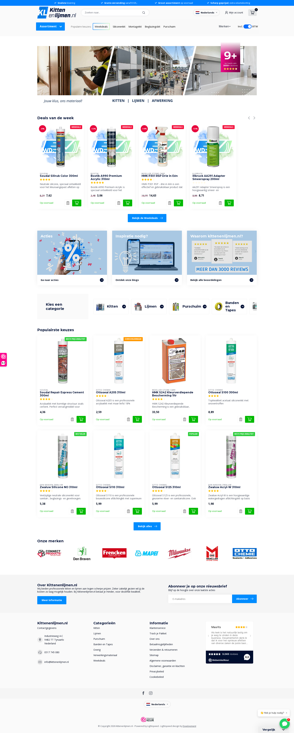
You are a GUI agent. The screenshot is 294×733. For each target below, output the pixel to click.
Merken (224, 26)
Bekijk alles (145, 526)
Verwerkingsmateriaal (105, 655)
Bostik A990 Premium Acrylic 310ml (106, 177)
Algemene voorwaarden (163, 660)
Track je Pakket (158, 633)
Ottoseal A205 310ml (110, 392)
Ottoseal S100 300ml (223, 392)
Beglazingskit (152, 26)
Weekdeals (101, 26)
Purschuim (169, 26)
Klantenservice (158, 628)
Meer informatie (52, 600)
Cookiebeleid (157, 676)
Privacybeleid (157, 671)
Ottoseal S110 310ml (110, 487)
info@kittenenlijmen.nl (56, 662)
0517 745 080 (51, 652)
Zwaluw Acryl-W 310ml (224, 487)
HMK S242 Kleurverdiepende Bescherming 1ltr (172, 394)
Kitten (96, 628)
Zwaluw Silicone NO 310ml (58, 487)
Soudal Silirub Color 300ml (59, 175)
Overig (97, 649)
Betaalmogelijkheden (161, 644)
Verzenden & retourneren (163, 649)
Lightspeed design (169, 726)
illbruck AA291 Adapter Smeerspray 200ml (208, 177)
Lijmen (97, 633)
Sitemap (154, 655)
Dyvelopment (189, 726)
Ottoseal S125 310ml (166, 487)
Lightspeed (153, 726)
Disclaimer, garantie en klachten (167, 666)
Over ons (155, 638)
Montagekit (135, 26)
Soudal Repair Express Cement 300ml (62, 394)
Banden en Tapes (103, 644)
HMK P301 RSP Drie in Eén (160, 175)
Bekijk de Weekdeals (145, 218)
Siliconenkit (119, 26)
